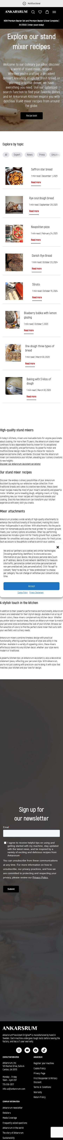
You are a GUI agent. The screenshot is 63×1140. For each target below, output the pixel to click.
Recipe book (31, 115)
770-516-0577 (8, 1084)
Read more (36, 182)
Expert (17, 154)
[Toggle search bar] (33, 12)
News (30, 154)
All (6, 154)
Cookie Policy (23, 592)
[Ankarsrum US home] (16, 11)
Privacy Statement (36, 592)
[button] (47, 12)
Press (42, 154)
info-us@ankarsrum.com (14, 1088)
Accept (31, 586)
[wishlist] (40, 12)
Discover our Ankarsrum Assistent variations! (20, 463)
